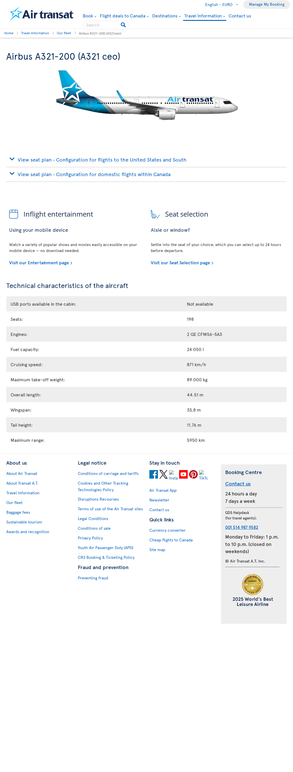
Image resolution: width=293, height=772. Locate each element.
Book (90, 15)
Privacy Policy (90, 538)
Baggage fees (18, 512)
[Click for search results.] (124, 25)
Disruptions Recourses (98, 499)
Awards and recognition (27, 531)
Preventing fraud (93, 577)
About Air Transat (21, 473)
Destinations (165, 15)
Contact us (240, 15)
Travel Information (203, 16)
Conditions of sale (94, 528)
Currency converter (167, 530)
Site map (157, 549)
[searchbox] (106, 25)
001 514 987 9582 (241, 527)
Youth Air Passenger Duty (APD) (105, 547)
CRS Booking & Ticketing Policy (106, 557)
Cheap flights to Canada (171, 540)
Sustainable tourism (24, 522)
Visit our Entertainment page (39, 262)
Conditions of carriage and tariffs (108, 473)
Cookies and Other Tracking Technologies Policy (103, 486)
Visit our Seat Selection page (180, 262)
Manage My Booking (266, 4)
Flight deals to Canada (122, 15)
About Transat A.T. (22, 483)
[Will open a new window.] (153, 475)
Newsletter (159, 500)
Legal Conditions (93, 518)
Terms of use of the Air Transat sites (110, 508)
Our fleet (14, 502)
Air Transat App (163, 490)
